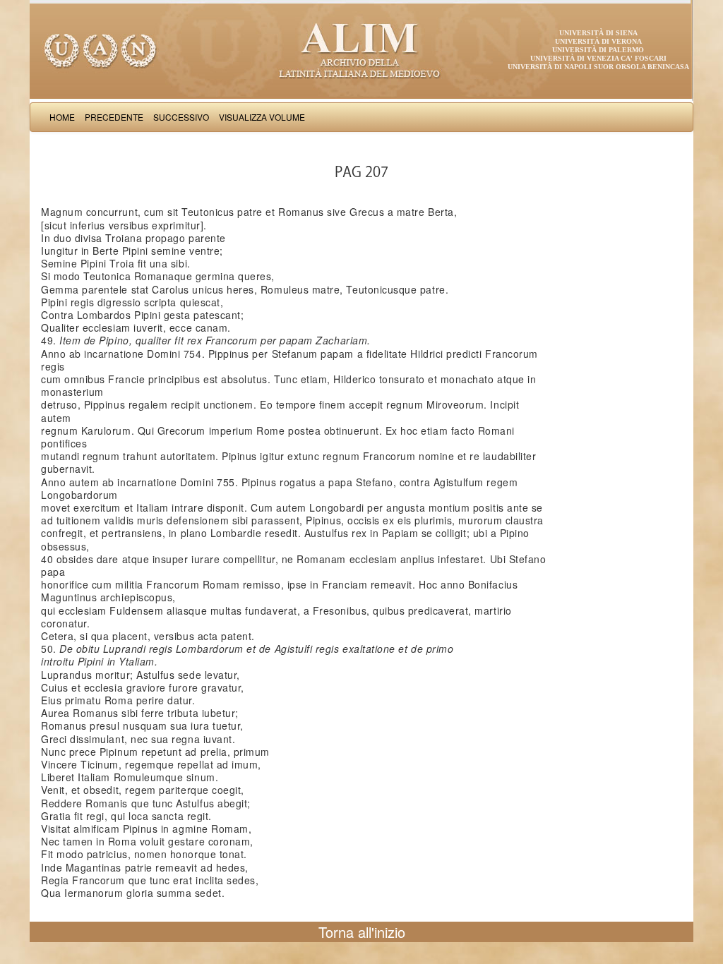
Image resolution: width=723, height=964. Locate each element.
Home (62, 117)
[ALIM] (361, 49)
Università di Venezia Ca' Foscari (598, 58)
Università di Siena (598, 33)
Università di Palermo (598, 50)
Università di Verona (598, 41)
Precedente (114, 117)
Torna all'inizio (361, 932)
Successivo (181, 117)
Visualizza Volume (262, 117)
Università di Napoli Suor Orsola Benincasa (598, 67)
